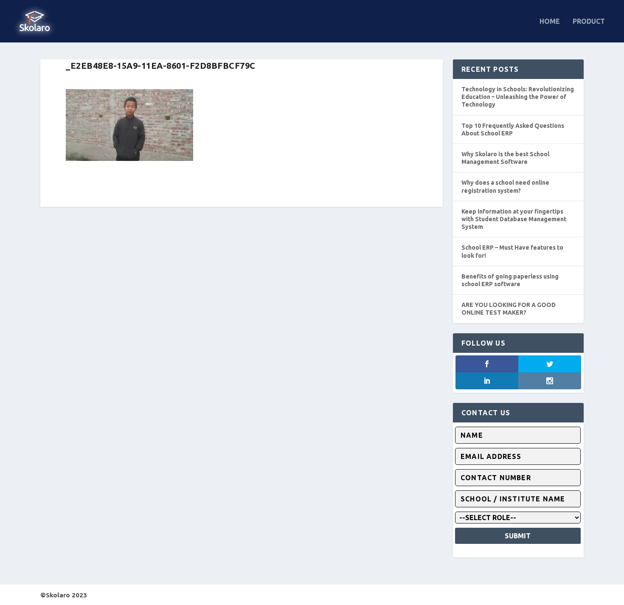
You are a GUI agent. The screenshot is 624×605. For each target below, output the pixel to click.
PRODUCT (589, 21)
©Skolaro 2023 (63, 595)
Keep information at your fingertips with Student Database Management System (513, 219)
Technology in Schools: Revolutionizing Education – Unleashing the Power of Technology (517, 97)
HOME (550, 21)
